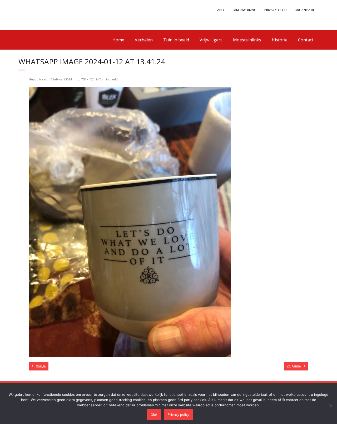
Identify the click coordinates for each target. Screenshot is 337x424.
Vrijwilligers (211, 40)
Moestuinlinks (247, 40)
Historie (280, 40)
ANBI (221, 10)
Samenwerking (244, 10)
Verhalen (144, 40)
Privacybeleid (275, 10)
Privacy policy (178, 414)
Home (118, 40)
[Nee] (330, 405)
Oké (154, 414)
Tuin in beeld (176, 40)
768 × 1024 (88, 79)
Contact (305, 40)
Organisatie (305, 10)
